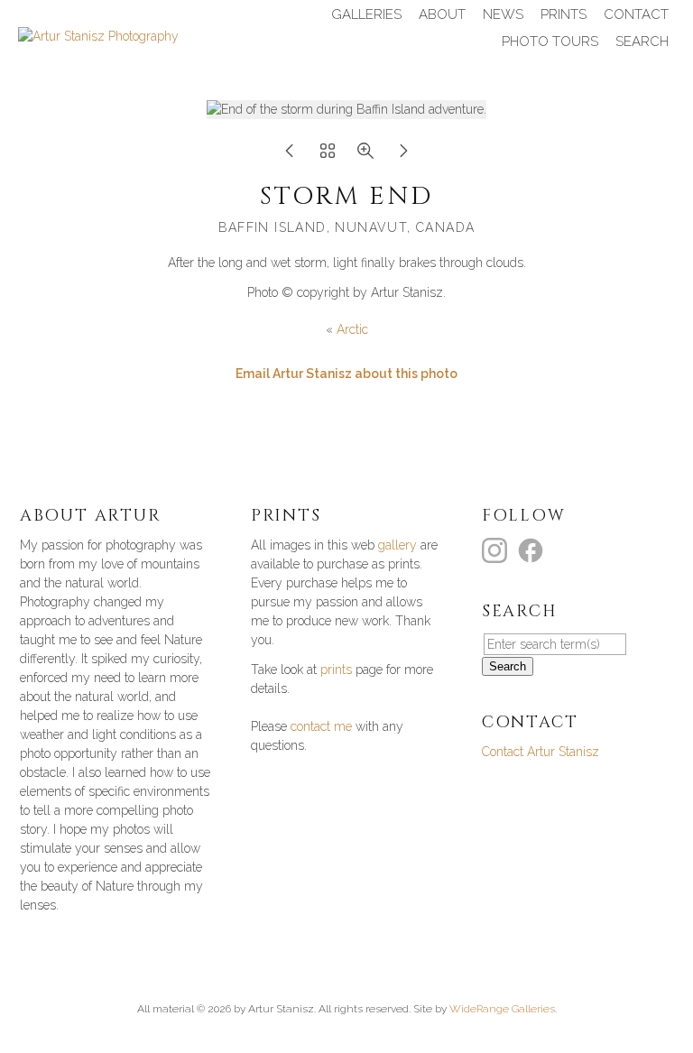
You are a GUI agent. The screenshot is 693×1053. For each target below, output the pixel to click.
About (442, 14)
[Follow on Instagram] (497, 549)
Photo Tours (550, 41)
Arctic (352, 329)
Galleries (366, 14)
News (503, 14)
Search (642, 41)
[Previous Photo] (290, 156)
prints (336, 669)
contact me (321, 726)
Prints (564, 14)
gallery (397, 545)
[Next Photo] (403, 156)
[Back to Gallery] (327, 156)
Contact (636, 14)
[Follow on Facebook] (533, 549)
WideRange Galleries (502, 1008)
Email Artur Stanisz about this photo (346, 373)
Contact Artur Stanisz (540, 751)
